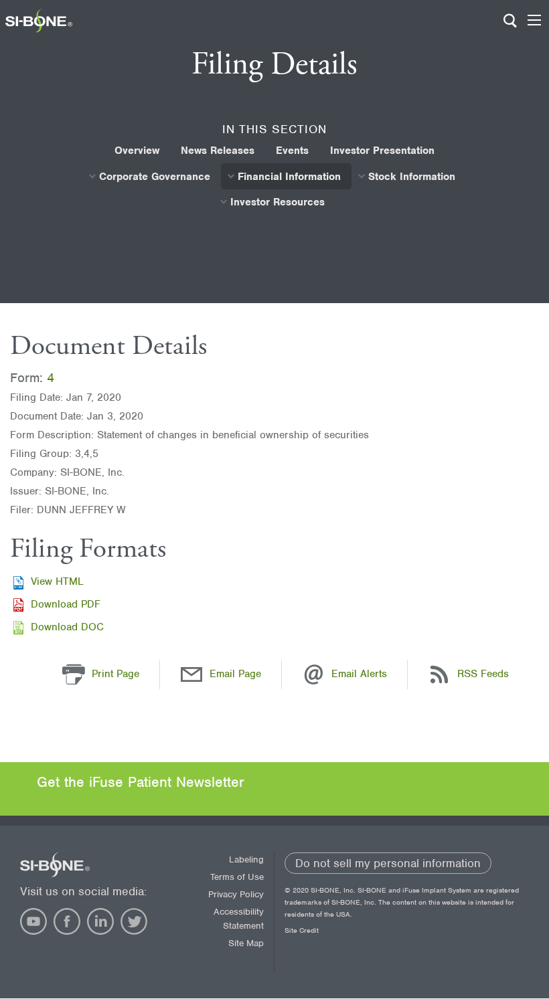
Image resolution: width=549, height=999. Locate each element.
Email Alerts (359, 673)
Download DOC (67, 627)
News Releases (217, 150)
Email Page (235, 673)
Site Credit (302, 930)
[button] (73, 673)
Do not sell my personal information (388, 863)
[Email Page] (191, 673)
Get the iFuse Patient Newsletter (140, 782)
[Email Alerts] (313, 673)
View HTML (57, 581)
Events (292, 150)
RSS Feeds (483, 673)
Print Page (115, 673)
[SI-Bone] (38, 29)
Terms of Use (237, 877)
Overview (136, 150)
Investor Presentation (382, 150)
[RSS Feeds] (439, 673)
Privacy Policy (236, 894)
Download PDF (65, 604)
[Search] (510, 26)
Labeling (246, 859)
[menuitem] (137, 150)
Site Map (246, 943)
